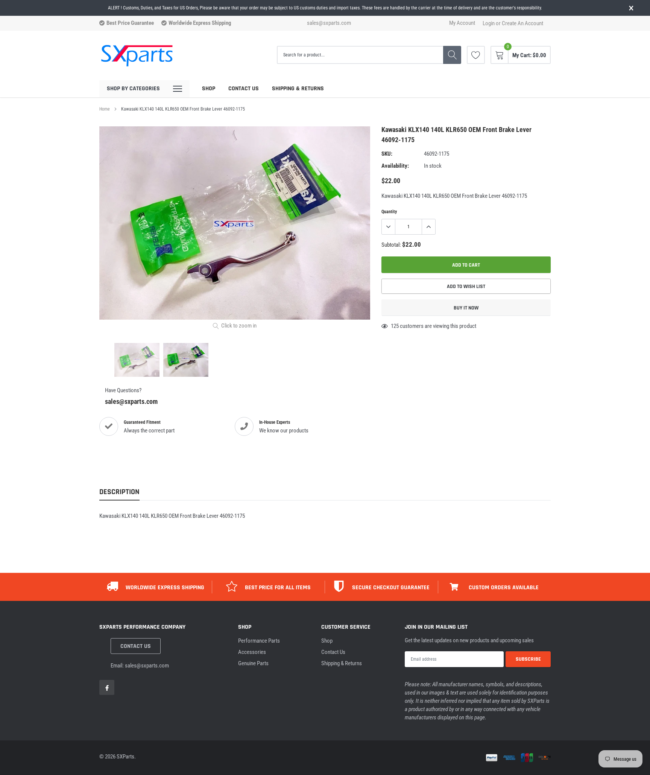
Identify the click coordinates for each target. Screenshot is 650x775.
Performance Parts (259, 640)
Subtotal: (391, 244)
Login (489, 23)
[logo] (137, 55)
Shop (208, 89)
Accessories (252, 652)
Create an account (522, 23)
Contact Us (243, 89)
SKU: (386, 153)
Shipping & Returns (298, 89)
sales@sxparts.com (329, 23)
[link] (476, 55)
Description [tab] (119, 492)
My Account (462, 23)
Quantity (389, 211)
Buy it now (466, 308)
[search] (452, 55)
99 (393, 326)
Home (104, 109)
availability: (395, 165)
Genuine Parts (253, 663)
